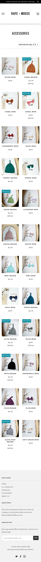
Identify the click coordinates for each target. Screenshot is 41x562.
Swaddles (6, 490)
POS (8, 549)
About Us (5, 496)
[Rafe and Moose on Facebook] (20, 557)
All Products (7, 487)
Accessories (7, 493)
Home (4, 484)
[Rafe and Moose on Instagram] (24, 557)
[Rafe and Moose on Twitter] (16, 557)
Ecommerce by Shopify (24, 549)
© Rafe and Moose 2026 (20, 546)
